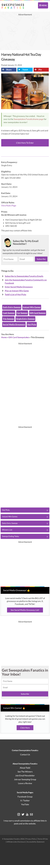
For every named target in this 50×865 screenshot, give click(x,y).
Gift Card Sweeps (38, 313)
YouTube (25, 804)
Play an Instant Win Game (17, 290)
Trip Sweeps (8, 318)
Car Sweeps (22, 313)
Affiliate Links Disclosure (16, 842)
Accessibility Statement (35, 842)
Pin (40, 69)
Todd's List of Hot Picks (15, 294)
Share (9, 69)
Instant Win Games (32, 307)
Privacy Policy (31, 839)
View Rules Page (8, 205)
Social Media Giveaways (14, 324)
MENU (44, 5)
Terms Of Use (43, 839)
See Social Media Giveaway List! (25, 610)
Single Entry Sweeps (25, 318)
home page (38, 119)
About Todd (25, 767)
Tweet (25, 69)
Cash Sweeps (9, 313)
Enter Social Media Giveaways (19, 287)
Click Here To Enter (25, 142)
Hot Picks (31, 324)
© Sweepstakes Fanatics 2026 (13, 839)
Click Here (25, 727)
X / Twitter (25, 800)
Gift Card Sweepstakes (18, 337)
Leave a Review (25, 783)
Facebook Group (25, 796)
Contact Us (25, 754)
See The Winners (25, 771)
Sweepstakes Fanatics (23, 119)
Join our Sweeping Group (25, 779)
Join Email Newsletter (25, 775)
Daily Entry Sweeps (12, 307)
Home (4, 337)
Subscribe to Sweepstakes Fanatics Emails (24, 276)
